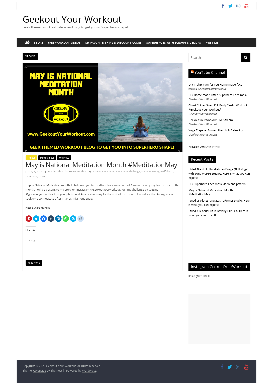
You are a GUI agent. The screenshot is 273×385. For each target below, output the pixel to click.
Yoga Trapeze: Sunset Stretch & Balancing (215, 130)
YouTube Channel (210, 72)
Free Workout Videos (64, 42)
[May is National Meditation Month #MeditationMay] (102, 65)
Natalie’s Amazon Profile (204, 147)
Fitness (31, 157)
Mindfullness (47, 157)
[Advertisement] (219, 319)
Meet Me (212, 42)
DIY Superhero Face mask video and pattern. (217, 184)
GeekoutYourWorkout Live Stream (210, 120)
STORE (38, 42)
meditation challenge (128, 171)
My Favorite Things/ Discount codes (113, 42)
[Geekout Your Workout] (27, 42)
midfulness (166, 171)
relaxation (31, 176)
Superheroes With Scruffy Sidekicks (173, 42)
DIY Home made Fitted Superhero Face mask (217, 95)
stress (42, 176)
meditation (108, 171)
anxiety (97, 171)
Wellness (64, 157)
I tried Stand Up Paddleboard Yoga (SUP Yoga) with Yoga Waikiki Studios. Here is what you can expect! (219, 173)
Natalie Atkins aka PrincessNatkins (67, 171)
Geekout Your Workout (72, 19)
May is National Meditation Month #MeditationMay (101, 164)
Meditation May (150, 171)
